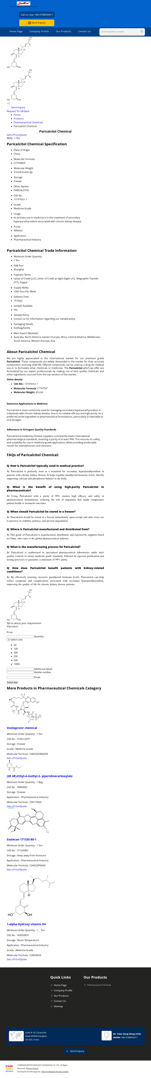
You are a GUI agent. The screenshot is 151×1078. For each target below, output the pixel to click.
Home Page (16, 31)
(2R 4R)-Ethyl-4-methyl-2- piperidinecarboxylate (40, 776)
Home (17, 114)
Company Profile (39, 31)
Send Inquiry (38, 22)
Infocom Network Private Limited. (55, 1071)
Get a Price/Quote (17, 134)
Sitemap (58, 1006)
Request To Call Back (18, 111)
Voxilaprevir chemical (22, 728)
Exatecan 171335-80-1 (21, 839)
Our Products (63, 31)
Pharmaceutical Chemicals (28, 122)
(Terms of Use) (32, 1068)
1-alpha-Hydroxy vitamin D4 (26, 924)
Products (19, 118)
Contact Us (84, 31)
